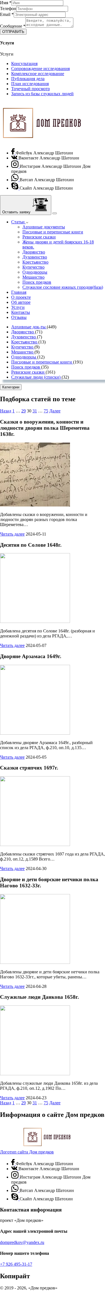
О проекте (21, 297)
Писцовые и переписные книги (52, 232)
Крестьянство (35, 262)
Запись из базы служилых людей (42, 93)
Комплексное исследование (37, 73)
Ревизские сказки (39, 237)
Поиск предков (36, 282)
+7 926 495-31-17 (16, 1264)
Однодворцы (34, 272)
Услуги (18, 307)
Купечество (33, 267)
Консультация (24, 63)
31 (34, 410)
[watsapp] (15, 179)
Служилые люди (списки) (36, 377)
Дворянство (33, 252)
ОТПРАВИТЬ (13, 32)
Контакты (20, 312)
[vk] (14, 158)
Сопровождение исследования (40, 68)
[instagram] (15, 166)
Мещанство (33, 277)
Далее (54, 410)
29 (23, 410)
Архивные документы (43, 226)
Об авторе (21, 302)
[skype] (15, 188)
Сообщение (12, 26)
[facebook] (13, 152)
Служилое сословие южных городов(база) (62, 287)
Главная (18, 292)
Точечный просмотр (30, 88)
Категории (10, 387)
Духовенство (34, 257)
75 (46, 410)
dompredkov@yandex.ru (22, 1242)
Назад (5, 410)
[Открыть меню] (54, 213)
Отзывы (19, 317)
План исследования (30, 83)
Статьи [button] (18, 221)
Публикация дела (28, 78)
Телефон (8, 8)
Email (7, 14)
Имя (5, 2)
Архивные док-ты (29, 326)
